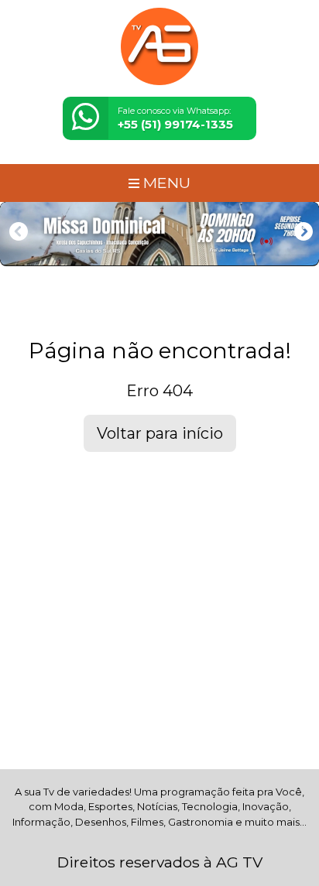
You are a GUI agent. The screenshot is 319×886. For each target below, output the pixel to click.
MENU (164, 182)
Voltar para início (160, 433)
